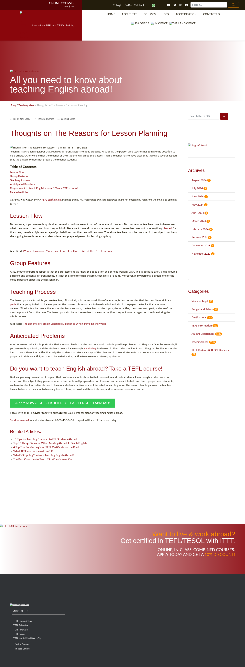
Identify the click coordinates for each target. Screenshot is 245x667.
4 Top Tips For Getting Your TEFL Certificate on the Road (46, 447)
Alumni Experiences (206, 333)
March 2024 (200, 221)
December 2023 (202, 245)
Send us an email (20, 420)
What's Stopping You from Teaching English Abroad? (43, 455)
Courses (150, 14)
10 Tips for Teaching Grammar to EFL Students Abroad (45, 439)
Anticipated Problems (22, 184)
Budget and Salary (204, 309)
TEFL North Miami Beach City (27, 638)
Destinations (202, 317)
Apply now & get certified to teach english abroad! (62, 403)
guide (13, 304)
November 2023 (202, 253)
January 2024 (201, 237)
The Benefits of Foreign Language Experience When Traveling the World (64, 323)
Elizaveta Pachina (45, 119)
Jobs (165, 14)
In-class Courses (22, 649)
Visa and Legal (202, 301)
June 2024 (199, 196)
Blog (13, 105)
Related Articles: (19, 192)
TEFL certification (51, 199)
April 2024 (199, 213)
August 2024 (201, 180)
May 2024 (199, 204)
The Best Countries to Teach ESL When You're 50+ (42, 459)
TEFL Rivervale (20, 630)
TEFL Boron (18, 634)
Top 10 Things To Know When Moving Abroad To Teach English (50, 443)
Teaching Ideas (26, 105)
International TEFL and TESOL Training (53, 25)
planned (167, 228)
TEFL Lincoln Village (22, 621)
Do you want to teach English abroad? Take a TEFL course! (44, 188)
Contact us (211, 14)
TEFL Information (204, 325)
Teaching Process (20, 180)
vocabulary (90, 348)
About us (20, 611)
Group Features (19, 176)
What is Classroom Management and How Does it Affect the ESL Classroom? (68, 251)
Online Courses (61, 3)
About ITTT (129, 14)
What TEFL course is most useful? (33, 451)
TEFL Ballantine (20, 625)
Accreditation (186, 14)
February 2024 (202, 229)
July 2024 (199, 188)
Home (111, 14)
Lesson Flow (17, 172)
